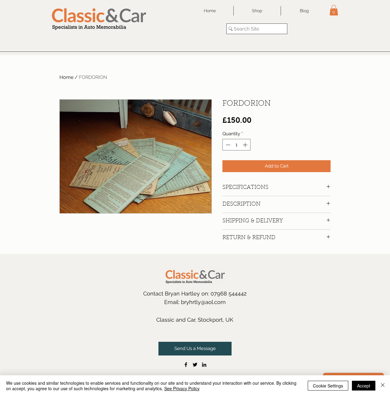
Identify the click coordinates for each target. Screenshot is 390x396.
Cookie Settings (328, 386)
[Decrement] (227, 144)
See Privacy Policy (182, 388)
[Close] (382, 385)
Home (66, 77)
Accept (363, 386)
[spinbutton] (237, 144)
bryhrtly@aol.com (203, 302)
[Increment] (246, 144)
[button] (333, 10)
